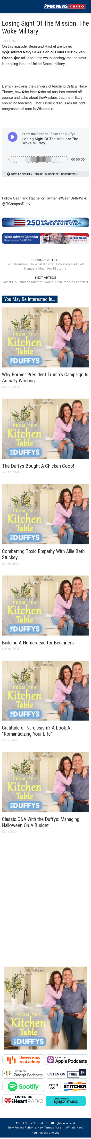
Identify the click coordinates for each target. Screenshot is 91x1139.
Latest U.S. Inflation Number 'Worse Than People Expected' (45, 282)
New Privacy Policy (20, 1127)
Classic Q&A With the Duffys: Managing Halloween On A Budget (40, 822)
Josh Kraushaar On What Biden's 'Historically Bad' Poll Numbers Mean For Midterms (45, 266)
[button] (18, 7)
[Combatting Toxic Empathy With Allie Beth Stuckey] (45, 513)
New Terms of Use (49, 1127)
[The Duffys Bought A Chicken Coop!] (45, 428)
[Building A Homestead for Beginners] (45, 605)
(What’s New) (74, 1127)
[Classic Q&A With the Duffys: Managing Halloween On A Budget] (45, 781)
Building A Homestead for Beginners (38, 643)
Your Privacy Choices (45, 1132)
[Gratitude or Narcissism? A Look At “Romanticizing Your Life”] (45, 690)
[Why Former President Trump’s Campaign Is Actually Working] (45, 337)
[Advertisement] (45, 903)
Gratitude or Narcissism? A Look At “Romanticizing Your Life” (37, 731)
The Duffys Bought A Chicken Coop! (38, 466)
